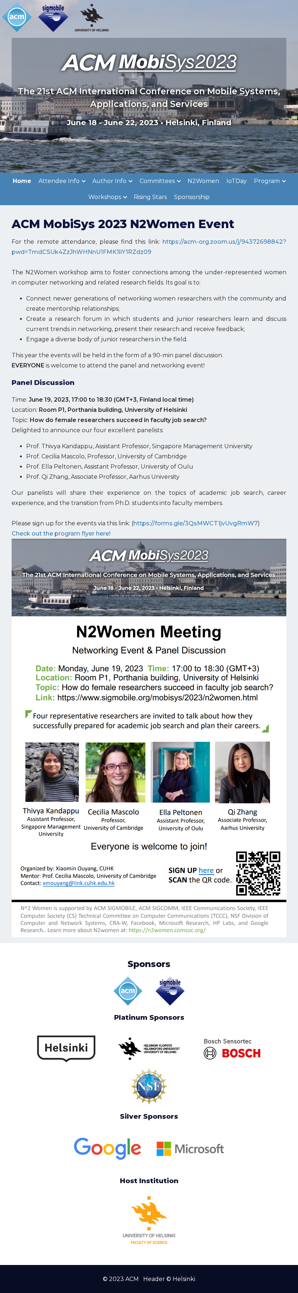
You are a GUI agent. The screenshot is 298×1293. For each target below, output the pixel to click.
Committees (158, 181)
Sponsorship (192, 197)
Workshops (105, 197)
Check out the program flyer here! (61, 533)
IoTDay (236, 181)
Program (267, 181)
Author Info (110, 181)
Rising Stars (150, 197)
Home (22, 181)
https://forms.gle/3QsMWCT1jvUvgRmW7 (195, 523)
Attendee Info (60, 181)
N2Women (203, 181)
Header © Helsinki (169, 1279)
